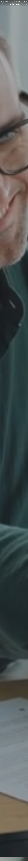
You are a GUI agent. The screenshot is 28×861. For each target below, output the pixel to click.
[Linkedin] (24, 1)
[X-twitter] (26, 1)
